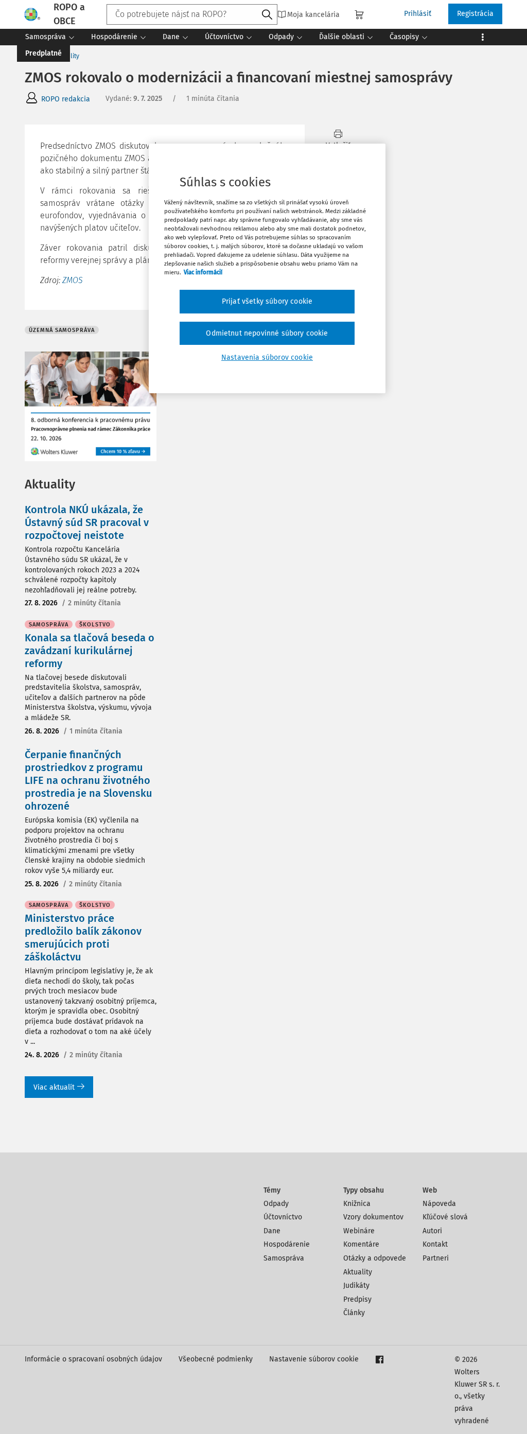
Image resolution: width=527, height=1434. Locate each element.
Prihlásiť (417, 13)
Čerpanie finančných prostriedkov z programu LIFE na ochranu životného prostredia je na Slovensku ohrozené (88, 780)
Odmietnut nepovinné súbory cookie (267, 333)
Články (354, 1312)
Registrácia (475, 13)
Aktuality (357, 1272)
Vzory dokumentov (373, 1217)
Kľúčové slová (445, 1217)
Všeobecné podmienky (216, 1359)
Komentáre (361, 1244)
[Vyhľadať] (267, 15)
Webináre (359, 1231)
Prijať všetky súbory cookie (267, 301)
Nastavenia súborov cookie (267, 357)
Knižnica (357, 1203)
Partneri (436, 1258)
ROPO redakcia (65, 99)
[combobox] (192, 14)
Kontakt (435, 1244)
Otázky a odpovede (374, 1258)
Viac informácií (203, 272)
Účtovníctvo (283, 1217)
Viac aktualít (54, 1087)
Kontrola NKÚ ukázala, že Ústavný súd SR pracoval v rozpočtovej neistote (87, 522)
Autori (432, 1231)
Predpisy (357, 1299)
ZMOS (72, 280)
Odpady (276, 1203)
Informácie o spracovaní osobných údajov (93, 1359)
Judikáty (356, 1285)
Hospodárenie (287, 1244)
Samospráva (284, 1258)
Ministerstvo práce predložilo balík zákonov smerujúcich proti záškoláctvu (83, 937)
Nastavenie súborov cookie (314, 1359)
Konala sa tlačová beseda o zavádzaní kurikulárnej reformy (89, 651)
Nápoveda (439, 1203)
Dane (272, 1231)
